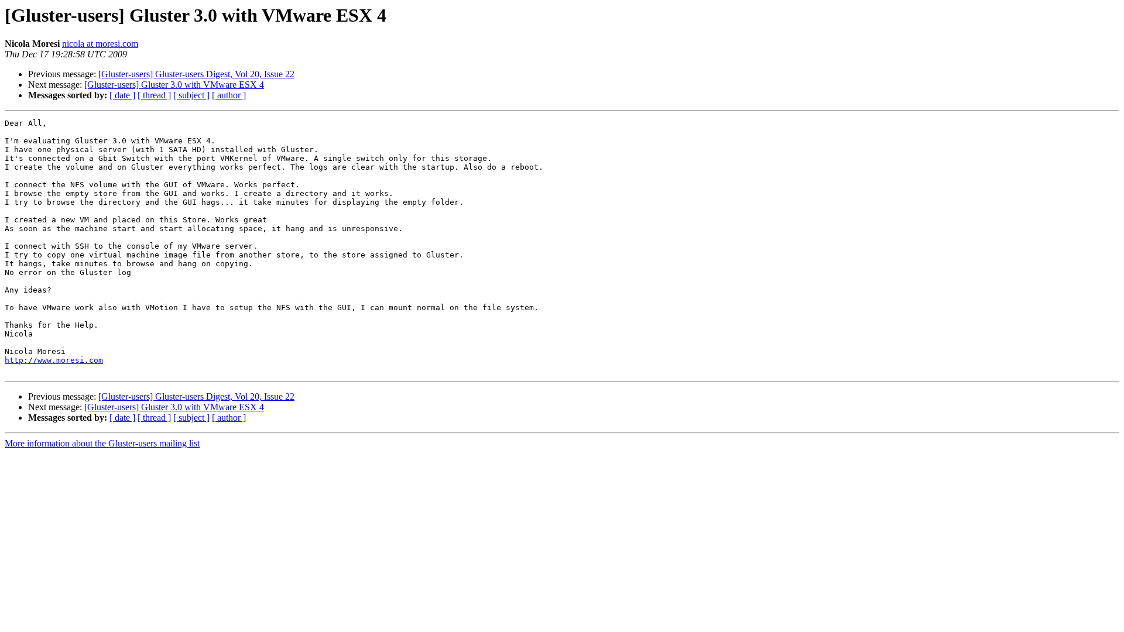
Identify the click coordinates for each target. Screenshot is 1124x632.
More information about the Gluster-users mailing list (102, 443)
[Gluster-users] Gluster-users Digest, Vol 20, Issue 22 (196, 74)
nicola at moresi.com (100, 44)
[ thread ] (154, 95)
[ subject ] (191, 95)
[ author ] (229, 95)
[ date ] (122, 95)
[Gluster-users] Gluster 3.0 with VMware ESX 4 (174, 85)
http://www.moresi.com (54, 360)
